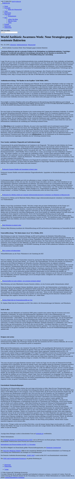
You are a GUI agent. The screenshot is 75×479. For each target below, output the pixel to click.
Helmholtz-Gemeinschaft (53, 447)
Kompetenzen (12, 16)
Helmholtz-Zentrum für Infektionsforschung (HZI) (17, 440)
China (10, 22)
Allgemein (13, 45)
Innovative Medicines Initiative (12, 450)
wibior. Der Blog (13, 19)
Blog (5, 17)
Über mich (7, 14)
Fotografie (7, 8)
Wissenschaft (31, 45)
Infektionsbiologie (22, 45)
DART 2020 (30, 455)
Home (6, 6)
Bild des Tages (12, 21)
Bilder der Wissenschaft (15, 9)
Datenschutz (8, 27)
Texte (6, 11)
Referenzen (7, 13)
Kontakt (6, 24)
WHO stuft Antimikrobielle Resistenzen (14, 458)
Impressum (7, 26)
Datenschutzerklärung (11, 477)
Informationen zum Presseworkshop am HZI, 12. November (18, 444)
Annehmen (21, 477)
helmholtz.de (39, 433)
